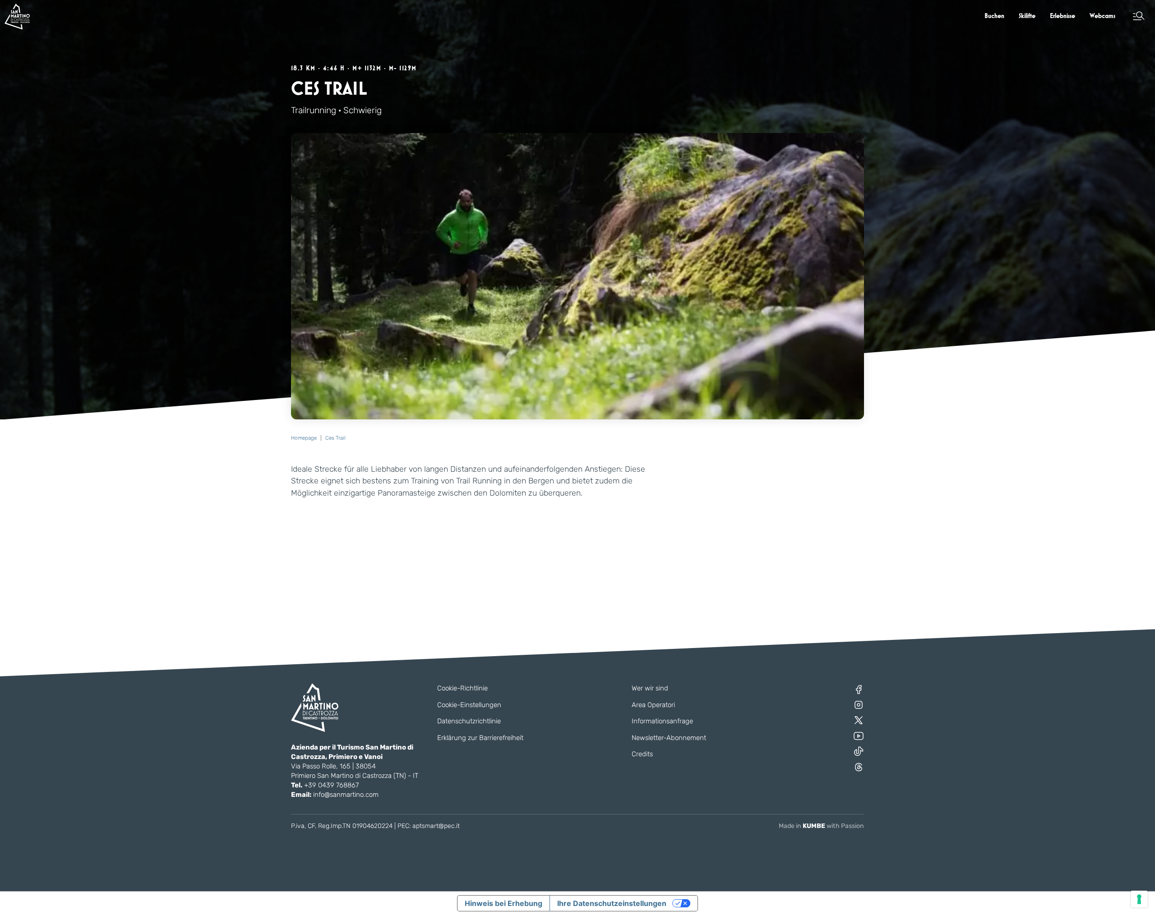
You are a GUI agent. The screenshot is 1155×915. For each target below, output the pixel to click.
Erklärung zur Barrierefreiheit (480, 738)
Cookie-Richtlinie (462, 688)
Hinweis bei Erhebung (503, 903)
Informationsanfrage (662, 721)
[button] (1139, 16)
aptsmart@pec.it (436, 826)
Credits (642, 754)
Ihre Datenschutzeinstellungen (611, 903)
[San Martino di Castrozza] (17, 16)
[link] (994, 15)
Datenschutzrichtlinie (469, 721)
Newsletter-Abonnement (669, 738)
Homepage (304, 438)
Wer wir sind (650, 688)
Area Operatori (653, 705)
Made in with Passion (821, 826)
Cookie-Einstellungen (469, 705)
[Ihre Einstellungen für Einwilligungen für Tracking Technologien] (1139, 899)
